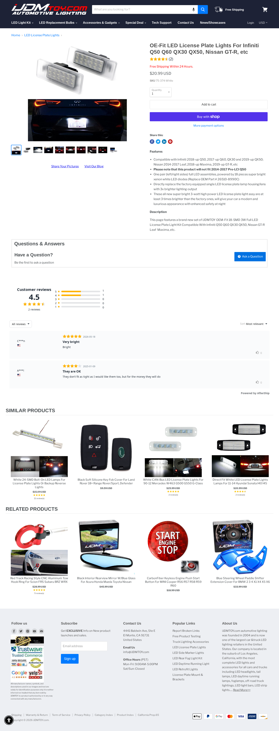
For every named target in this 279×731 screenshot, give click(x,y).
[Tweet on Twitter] (158, 141)
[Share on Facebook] (152, 141)
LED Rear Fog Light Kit (187, 658)
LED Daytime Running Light (191, 664)
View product (39, 452)
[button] (193, 9)
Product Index (125, 714)
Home (15, 35)
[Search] (203, 9)
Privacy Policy (83, 714)
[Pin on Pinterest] (170, 141)
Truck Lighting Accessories (191, 642)
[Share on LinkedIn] (164, 141)
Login (250, 22)
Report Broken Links (186, 631)
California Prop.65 (148, 714)
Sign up (70, 659)
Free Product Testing (187, 636)
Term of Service (61, 714)
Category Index (104, 714)
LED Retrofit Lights (185, 669)
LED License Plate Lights (41, 35)
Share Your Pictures (65, 166)
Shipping (16, 714)
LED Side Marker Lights (188, 653)
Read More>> (242, 690)
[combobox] (145, 9)
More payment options (208, 125)
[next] (269, 461)
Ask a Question (252, 256)
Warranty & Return (37, 714)
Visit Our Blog (94, 166)
